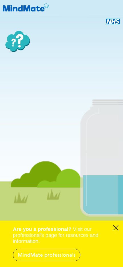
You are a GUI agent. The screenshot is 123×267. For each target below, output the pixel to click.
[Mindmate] (61, 7)
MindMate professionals (47, 255)
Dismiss (116, 228)
